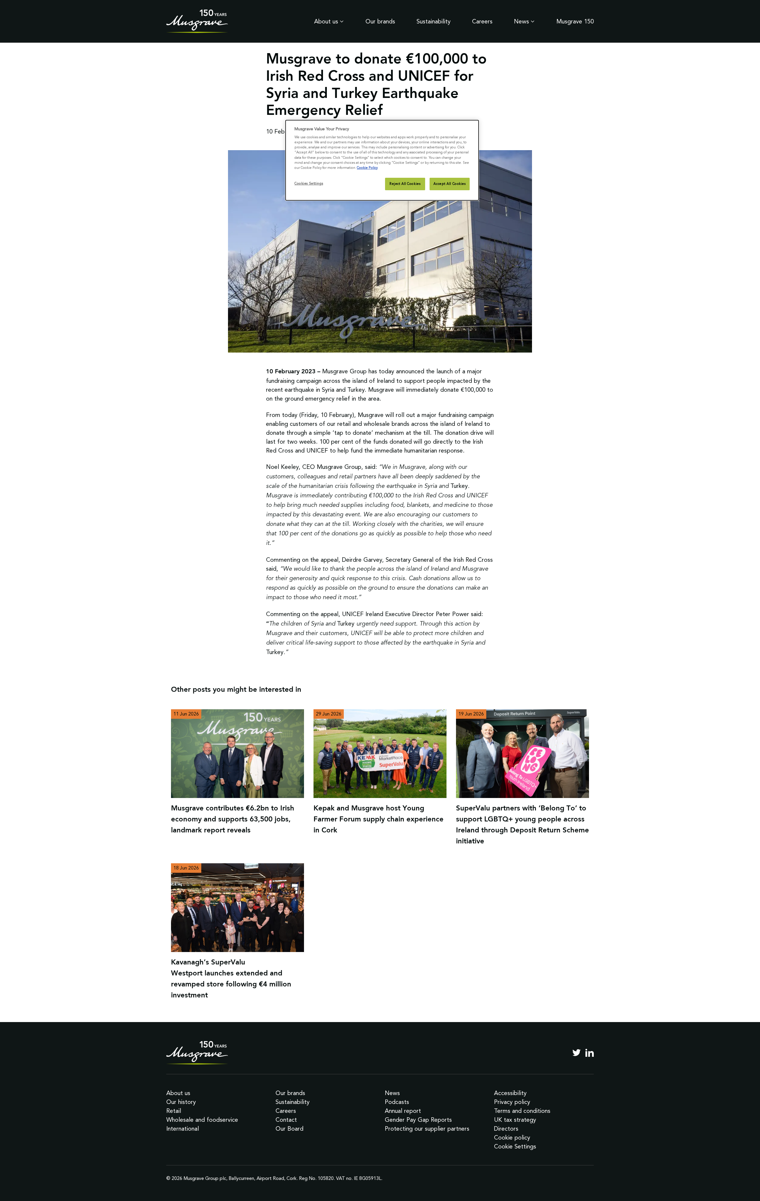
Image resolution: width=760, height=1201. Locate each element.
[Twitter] (576, 1052)
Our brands (380, 21)
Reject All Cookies (405, 184)
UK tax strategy (515, 1119)
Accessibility (510, 1093)
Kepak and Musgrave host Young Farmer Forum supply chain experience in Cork (379, 819)
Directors (506, 1128)
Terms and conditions (522, 1110)
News (521, 21)
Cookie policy (512, 1137)
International (182, 1128)
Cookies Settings (308, 183)
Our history (181, 1101)
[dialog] (382, 160)
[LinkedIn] (589, 1052)
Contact (286, 1119)
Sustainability (434, 21)
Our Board (289, 1128)
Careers (482, 21)
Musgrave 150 (575, 21)
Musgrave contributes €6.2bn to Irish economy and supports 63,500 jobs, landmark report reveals (232, 819)
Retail (173, 1110)
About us (326, 21)
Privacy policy (512, 1101)
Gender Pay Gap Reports (418, 1119)
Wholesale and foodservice (202, 1119)
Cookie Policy (367, 168)
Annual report (403, 1110)
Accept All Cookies (449, 184)
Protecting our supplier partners (427, 1128)
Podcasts (397, 1101)
